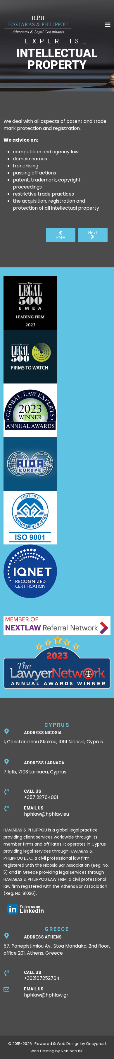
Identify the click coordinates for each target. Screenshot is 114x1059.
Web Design (68, 1043)
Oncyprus (95, 1043)
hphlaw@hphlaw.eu (46, 814)
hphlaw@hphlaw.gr (46, 995)
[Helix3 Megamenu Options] (107, 25)
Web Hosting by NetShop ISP (57, 1050)
